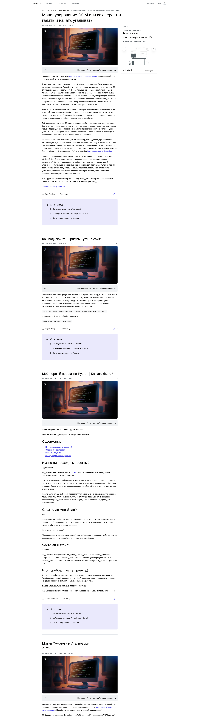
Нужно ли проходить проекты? (58, 447)
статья (73, 472)
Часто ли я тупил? (53, 453)
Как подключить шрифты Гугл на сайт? (67, 209)
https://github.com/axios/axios (99, 151)
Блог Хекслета (51, 10)
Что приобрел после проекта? (58, 456)
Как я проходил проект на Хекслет (66, 218)
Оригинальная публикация (53, 186)
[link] (80, 70)
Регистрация (150, 3)
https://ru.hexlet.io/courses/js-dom (83, 76)
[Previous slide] (124, 49)
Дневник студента (64, 10)
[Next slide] (154, 49)
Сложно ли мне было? (55, 450)
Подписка (75, 3)
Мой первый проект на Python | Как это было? (70, 213)
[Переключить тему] (164, 3)
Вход (159, 3)
